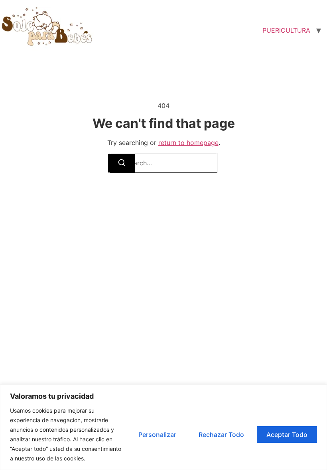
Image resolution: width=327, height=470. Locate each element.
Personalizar (157, 435)
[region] (163, 427)
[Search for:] (163, 163)
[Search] (121, 163)
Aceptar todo (286, 435)
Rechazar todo (221, 435)
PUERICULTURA (286, 30)
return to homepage (188, 143)
